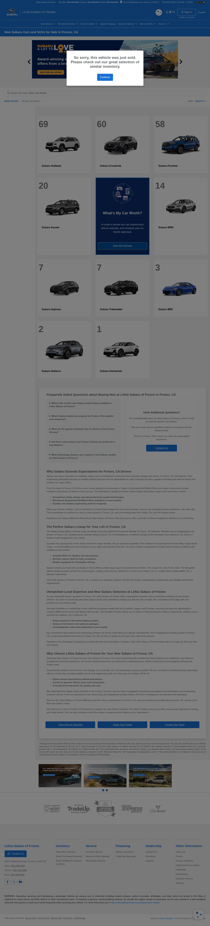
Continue (105, 77)
